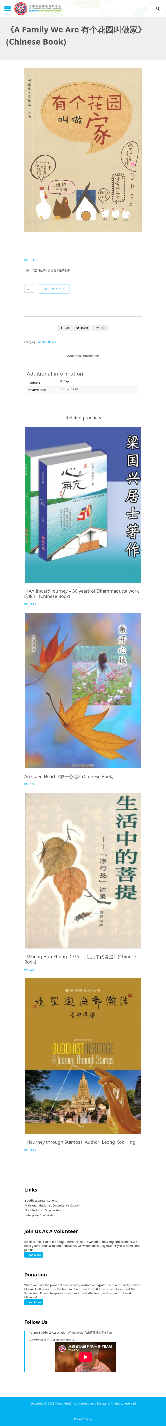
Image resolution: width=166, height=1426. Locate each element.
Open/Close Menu (7, 8)
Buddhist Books (46, 342)
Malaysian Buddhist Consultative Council (52, 1205)
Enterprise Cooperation (40, 1215)
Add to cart (54, 288)
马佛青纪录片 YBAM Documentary (51, 1340)
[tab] (83, 355)
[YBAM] (85, 8)
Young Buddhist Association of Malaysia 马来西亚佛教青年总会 (71, 1332)
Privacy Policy (83, 1419)
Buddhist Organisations (41, 1200)
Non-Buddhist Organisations (44, 1210)
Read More (34, 1254)
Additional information (83, 356)
